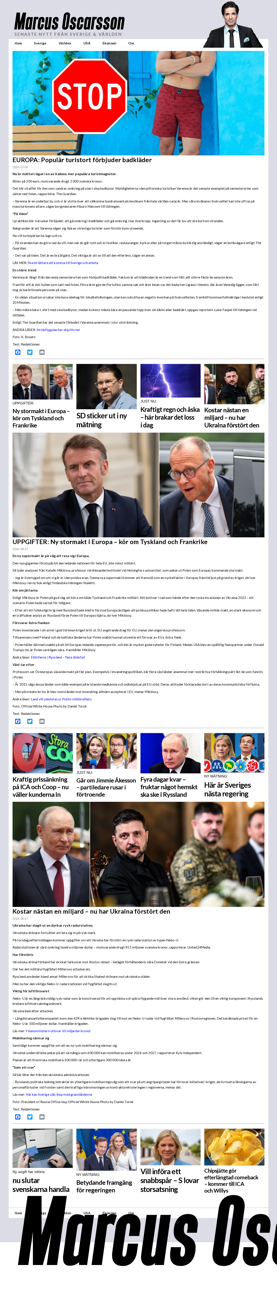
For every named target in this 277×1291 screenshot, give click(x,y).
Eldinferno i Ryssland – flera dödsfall (58, 657)
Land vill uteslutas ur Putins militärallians (61, 699)
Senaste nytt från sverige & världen (68, 34)
